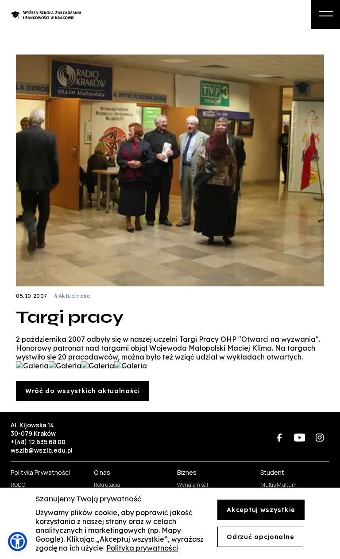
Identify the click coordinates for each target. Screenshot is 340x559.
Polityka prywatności (142, 547)
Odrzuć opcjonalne (260, 537)
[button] (17, 541)
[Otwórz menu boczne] (325, 14)
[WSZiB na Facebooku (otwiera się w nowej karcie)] (280, 437)
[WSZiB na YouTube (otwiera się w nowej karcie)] (299, 437)
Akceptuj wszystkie (261, 510)
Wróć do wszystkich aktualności (82, 391)
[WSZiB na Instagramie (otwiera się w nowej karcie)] (319, 437)
